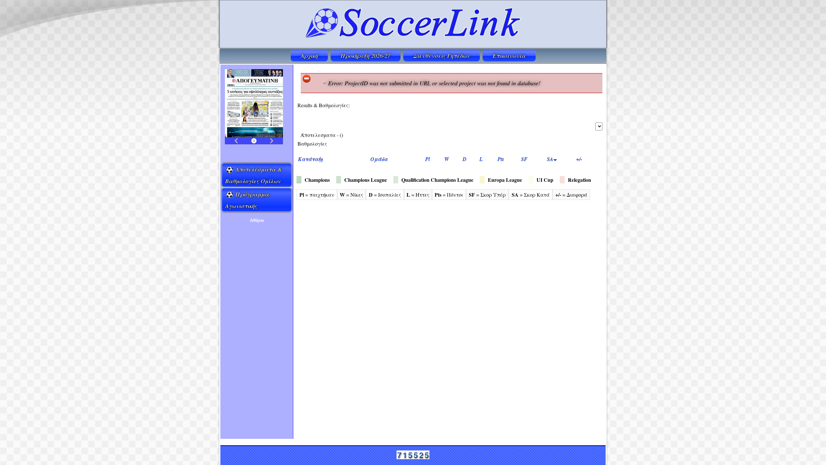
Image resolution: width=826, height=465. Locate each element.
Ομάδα (379, 159)
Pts (501, 159)
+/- (579, 159)
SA (550, 159)
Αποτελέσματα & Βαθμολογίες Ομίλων (253, 175)
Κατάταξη (310, 159)
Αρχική (309, 55)
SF (524, 159)
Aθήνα (257, 220)
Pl (427, 159)
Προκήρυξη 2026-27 (365, 55)
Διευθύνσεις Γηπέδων (441, 55)
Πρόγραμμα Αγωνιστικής (247, 200)
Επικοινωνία (509, 55)
